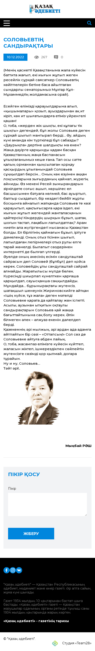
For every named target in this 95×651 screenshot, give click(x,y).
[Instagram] (13, 570)
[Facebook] (6, 570)
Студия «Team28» (76, 643)
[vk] (19, 570)
